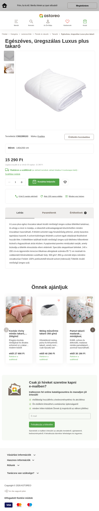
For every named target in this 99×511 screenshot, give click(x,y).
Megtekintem (82, 5)
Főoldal (4, 34)
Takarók (55, 34)
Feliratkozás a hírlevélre (42, 424)
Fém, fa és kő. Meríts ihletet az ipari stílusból (37, 5)
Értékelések (78, 212)
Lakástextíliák (26, 34)
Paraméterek (49, 212)
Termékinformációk (29, 358)
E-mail (34, 416)
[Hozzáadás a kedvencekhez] (65, 182)
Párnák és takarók (42, 34)
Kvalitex (41, 136)
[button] (6, 330)
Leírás (19, 212)
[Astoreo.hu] (49, 16)
